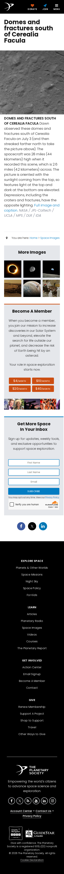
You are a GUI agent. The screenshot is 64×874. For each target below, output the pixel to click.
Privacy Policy (52, 497)
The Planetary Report (32, 648)
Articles (32, 614)
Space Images (50, 238)
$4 (19, 381)
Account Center (21, 811)
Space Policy (32, 588)
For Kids (32, 595)
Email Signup (32, 674)
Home (34, 238)
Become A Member (32, 681)
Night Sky (32, 581)
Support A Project (32, 714)
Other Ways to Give (31, 734)
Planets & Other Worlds (32, 568)
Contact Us (43, 811)
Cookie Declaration (32, 860)
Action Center (31, 667)
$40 (42, 388)
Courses (32, 641)
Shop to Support (32, 720)
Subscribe (33, 491)
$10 (43, 381)
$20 (19, 388)
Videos (32, 635)
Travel (32, 727)
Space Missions (32, 575)
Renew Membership (31, 707)
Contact (32, 688)
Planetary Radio (32, 621)
